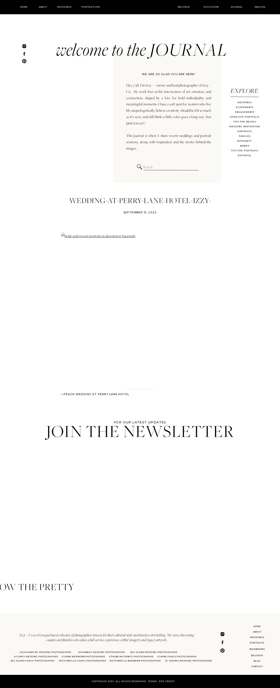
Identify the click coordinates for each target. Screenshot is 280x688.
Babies (244, 145)
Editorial (245, 155)
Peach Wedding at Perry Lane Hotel (96, 394)
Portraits (244, 131)
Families (245, 136)
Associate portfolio (244, 116)
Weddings (244, 102)
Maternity (244, 141)
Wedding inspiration (244, 126)
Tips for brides (244, 121)
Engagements (244, 112)
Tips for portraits (244, 150)
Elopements (244, 107)
